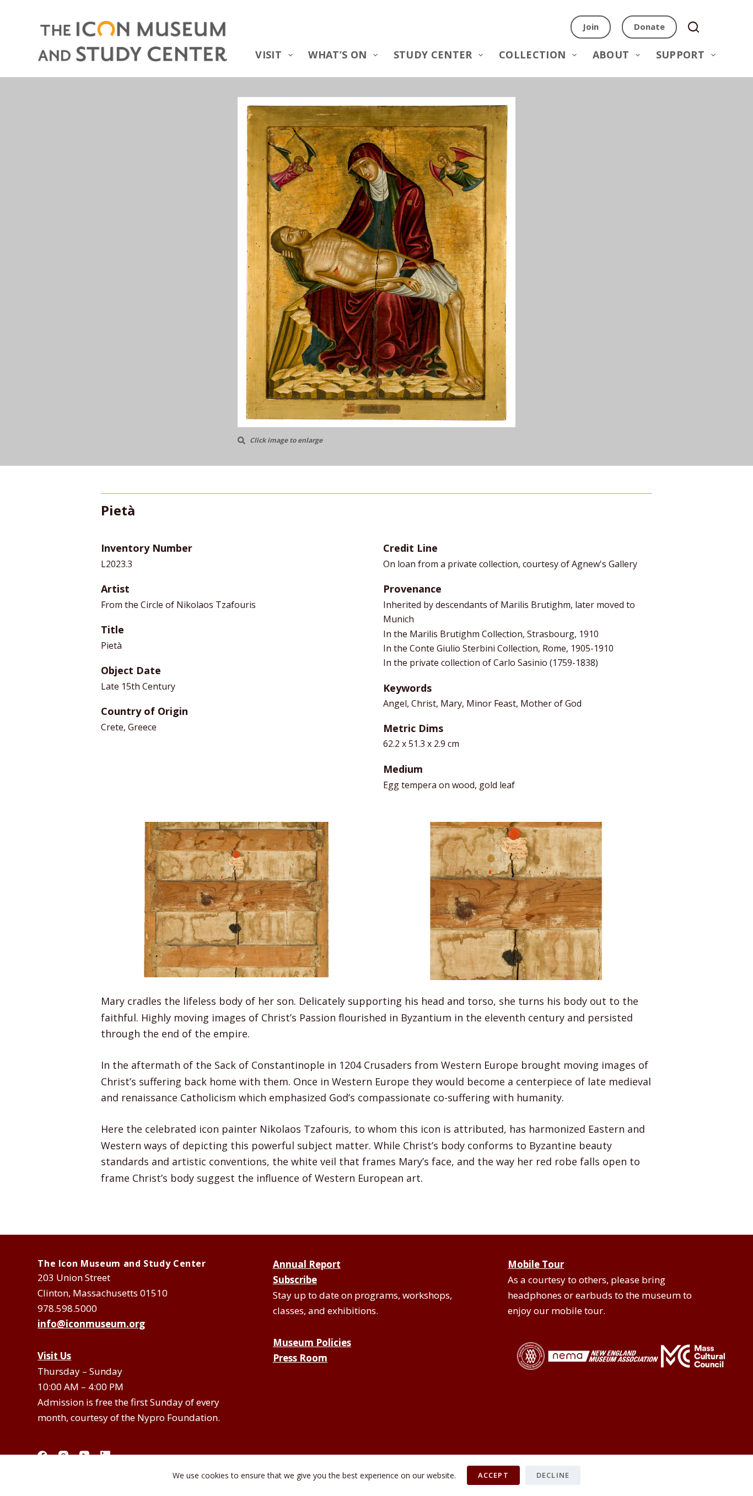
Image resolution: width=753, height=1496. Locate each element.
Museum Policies (312, 1342)
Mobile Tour (536, 1264)
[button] (376, 262)
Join (591, 26)
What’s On (337, 55)
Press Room (300, 1358)
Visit (268, 55)
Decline (552, 1475)
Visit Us (54, 1355)
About (611, 55)
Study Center (433, 55)
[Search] (697, 27)
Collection (532, 55)
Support (680, 55)
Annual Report (307, 1264)
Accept (493, 1475)
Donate (649, 26)
